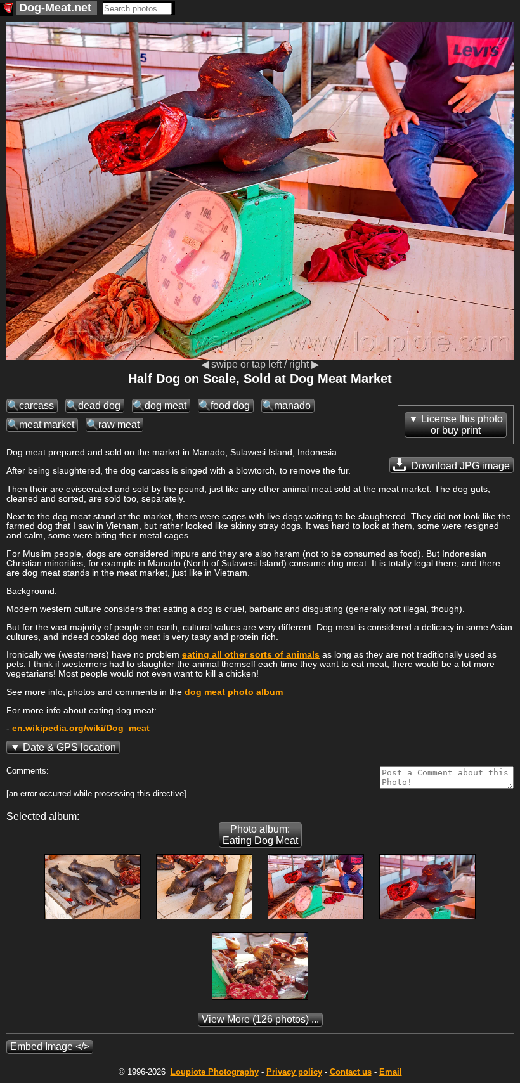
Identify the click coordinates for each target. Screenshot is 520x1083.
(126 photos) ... (260, 1019)
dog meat (165, 405)
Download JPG (459, 465)
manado (292, 405)
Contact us (351, 1072)
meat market (46, 424)
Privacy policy (294, 1072)
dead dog (99, 405)
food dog (230, 405)
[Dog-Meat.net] (6, 9)
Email (390, 1072)
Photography (215, 1072)
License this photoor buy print (462, 424)
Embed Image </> (49, 1046)
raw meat (119, 424)
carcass (36, 405)
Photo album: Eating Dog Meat (260, 835)
